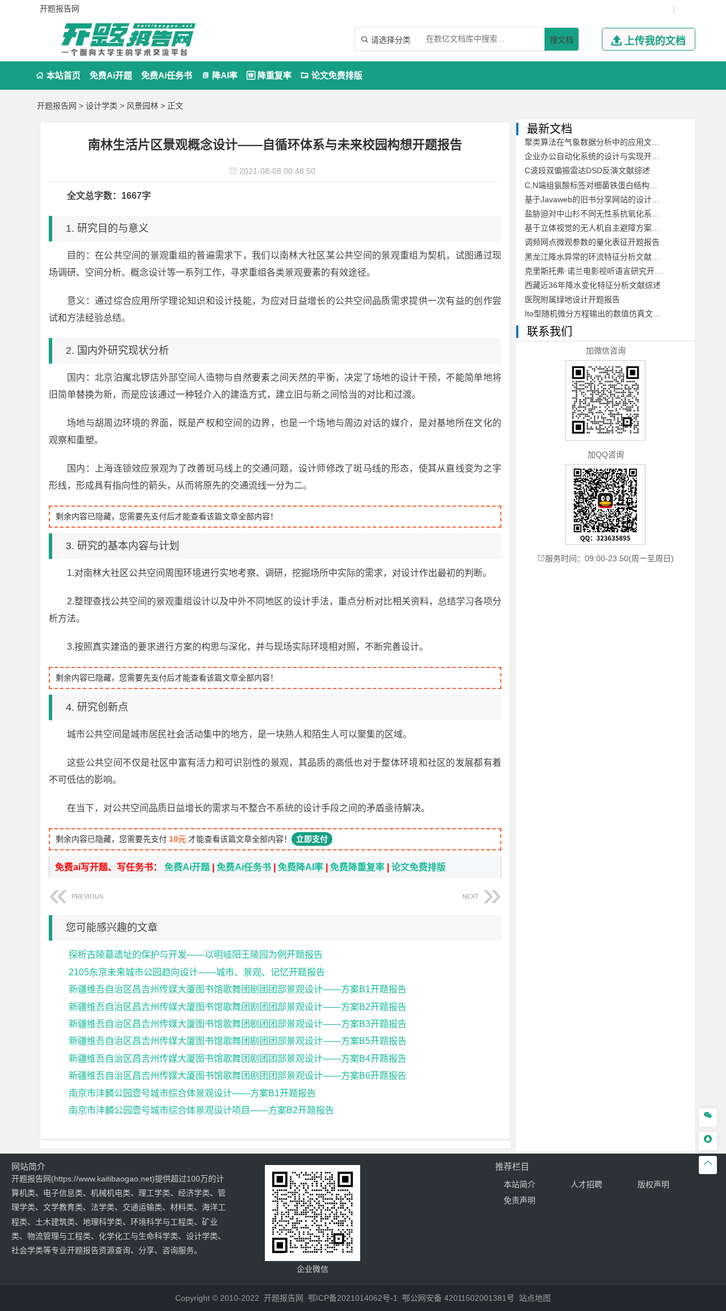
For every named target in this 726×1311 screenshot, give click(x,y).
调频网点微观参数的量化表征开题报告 (592, 242)
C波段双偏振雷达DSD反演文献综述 (587, 170)
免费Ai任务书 (166, 75)
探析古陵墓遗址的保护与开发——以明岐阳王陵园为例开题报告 (196, 954)
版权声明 (653, 1184)
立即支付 (312, 839)
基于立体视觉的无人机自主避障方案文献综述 (604, 227)
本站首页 (58, 75)
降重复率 (269, 75)
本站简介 (519, 1184)
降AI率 (219, 75)
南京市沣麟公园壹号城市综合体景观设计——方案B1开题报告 (192, 1093)
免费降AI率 (300, 867)
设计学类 (101, 105)
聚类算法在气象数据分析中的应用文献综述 (600, 142)
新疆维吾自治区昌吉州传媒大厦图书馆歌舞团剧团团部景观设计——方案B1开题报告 (238, 989)
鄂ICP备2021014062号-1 (353, 1297)
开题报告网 (57, 105)
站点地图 (535, 1297)
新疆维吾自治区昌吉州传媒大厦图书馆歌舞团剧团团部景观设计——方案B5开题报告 (238, 1041)
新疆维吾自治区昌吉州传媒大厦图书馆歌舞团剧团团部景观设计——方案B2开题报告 (238, 1007)
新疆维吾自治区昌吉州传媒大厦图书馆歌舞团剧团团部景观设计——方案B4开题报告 (238, 1058)
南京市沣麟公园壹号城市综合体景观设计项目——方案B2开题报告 (201, 1110)
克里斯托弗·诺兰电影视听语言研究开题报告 (601, 270)
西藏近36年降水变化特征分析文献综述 (593, 285)
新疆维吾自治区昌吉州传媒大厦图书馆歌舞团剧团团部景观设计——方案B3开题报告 (238, 1024)
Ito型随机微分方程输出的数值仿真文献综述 (601, 313)
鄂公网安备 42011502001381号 (458, 1297)
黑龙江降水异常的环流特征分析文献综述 (596, 256)
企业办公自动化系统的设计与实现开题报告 (600, 156)
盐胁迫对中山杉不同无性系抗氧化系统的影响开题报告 (620, 213)
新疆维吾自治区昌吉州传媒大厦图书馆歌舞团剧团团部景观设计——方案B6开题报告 (238, 1075)
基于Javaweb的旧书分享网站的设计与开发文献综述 (616, 199)
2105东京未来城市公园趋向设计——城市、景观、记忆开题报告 (197, 972)
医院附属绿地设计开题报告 (572, 299)
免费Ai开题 (111, 75)
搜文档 (561, 39)
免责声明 (519, 1200)
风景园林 (142, 105)
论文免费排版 (331, 75)
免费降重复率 (357, 867)
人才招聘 (586, 1184)
